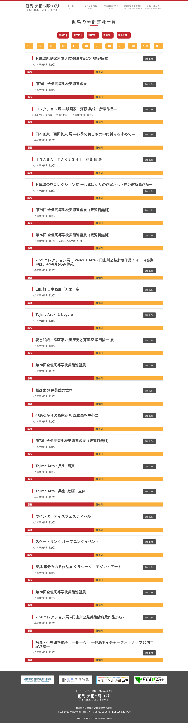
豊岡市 (62, 35)
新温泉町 (122, 35)
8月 (109, 46)
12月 (158, 46)
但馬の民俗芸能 (105, 691)
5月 (75, 46)
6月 (86, 46)
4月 (63, 46)
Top (180, 716)
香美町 (106, 35)
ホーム (78, 691)
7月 (98, 46)
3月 (52, 46)
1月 (29, 46)
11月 (145, 46)
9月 (120, 46)
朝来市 (91, 35)
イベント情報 (90, 691)
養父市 (77, 35)
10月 (132, 46)
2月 (40, 46)
